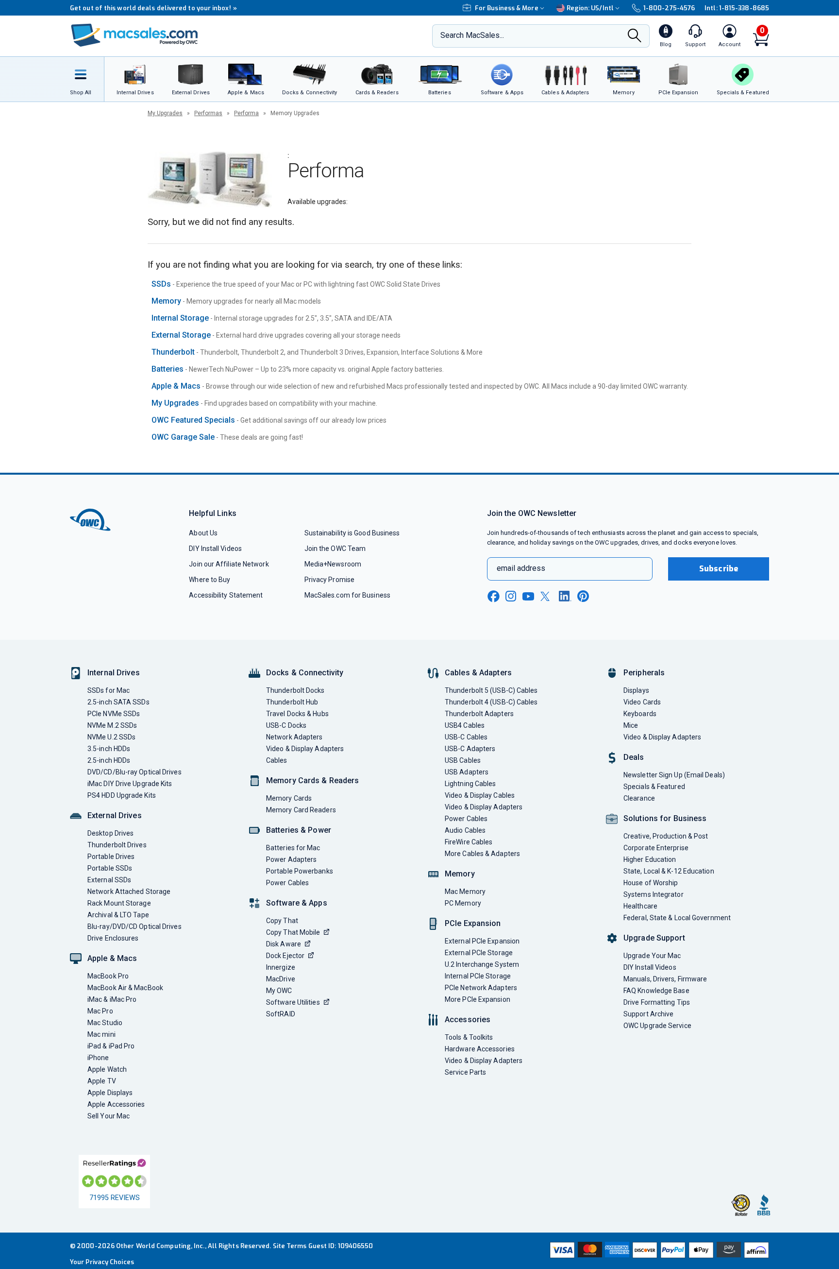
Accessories (467, 1019)
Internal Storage (180, 318)
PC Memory (463, 903)
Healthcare (640, 906)
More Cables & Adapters (482, 853)
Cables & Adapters (478, 672)
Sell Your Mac (108, 1116)
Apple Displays (110, 1093)
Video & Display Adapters (305, 749)
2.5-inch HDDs (108, 760)
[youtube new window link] (528, 596)
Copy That (282, 921)
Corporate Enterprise (655, 848)
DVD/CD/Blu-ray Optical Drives (134, 772)
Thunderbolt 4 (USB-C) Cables (491, 702)
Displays (636, 690)
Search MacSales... (472, 35)
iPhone (98, 1058)
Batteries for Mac (293, 848)
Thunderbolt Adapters (479, 714)
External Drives (114, 815)
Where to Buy (209, 579)
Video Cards (642, 702)
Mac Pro (100, 1011)
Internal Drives (113, 672)
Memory (166, 301)
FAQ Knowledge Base (656, 991)
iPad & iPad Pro (110, 1046)
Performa (246, 113)
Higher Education (649, 859)
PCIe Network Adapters (481, 988)
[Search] (634, 36)
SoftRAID (280, 1014)
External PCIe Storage (479, 953)
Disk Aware (283, 944)
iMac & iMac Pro (111, 999)
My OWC (279, 991)
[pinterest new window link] (583, 596)
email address (521, 568)
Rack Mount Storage (119, 903)
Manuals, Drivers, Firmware (665, 979)
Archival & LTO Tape (118, 915)
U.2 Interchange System (482, 964)
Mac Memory (465, 891)
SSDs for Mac (108, 690)
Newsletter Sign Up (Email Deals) (674, 775)
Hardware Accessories (480, 1049)
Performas (208, 113)
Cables (276, 760)
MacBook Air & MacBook (125, 988)
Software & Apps (296, 903)
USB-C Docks (286, 725)
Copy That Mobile (293, 932)
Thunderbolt (173, 352)
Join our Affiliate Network (228, 564)
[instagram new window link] (510, 596)
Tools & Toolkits (469, 1037)
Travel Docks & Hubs (297, 714)
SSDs (161, 284)
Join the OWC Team (335, 548)
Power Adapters (291, 859)
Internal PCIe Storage (478, 976)
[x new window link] (546, 596)
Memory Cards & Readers (312, 780)
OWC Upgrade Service (657, 1025)
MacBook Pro (108, 976)
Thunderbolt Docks (295, 690)
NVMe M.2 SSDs (112, 725)
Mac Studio (104, 1023)
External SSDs (109, 880)
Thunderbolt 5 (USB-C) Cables (491, 690)
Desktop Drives (110, 833)
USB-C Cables (466, 737)
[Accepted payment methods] (658, 1251)
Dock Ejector (285, 956)
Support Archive (648, 1014)
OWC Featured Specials (193, 420)
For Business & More (506, 8)
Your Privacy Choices (102, 1262)
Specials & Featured (654, 786)
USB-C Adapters (470, 749)
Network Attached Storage (128, 891)
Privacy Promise (329, 579)
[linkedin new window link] (565, 596)
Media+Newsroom (332, 564)
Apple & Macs (176, 386)
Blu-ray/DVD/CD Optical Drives (134, 926)
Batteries (167, 369)
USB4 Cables (465, 725)
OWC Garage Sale (183, 437)
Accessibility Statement (226, 595)
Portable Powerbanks (299, 871)
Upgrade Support (654, 938)
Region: (590, 8)
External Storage (181, 335)
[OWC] (134, 36)
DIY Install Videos (215, 548)
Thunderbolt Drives (117, 845)
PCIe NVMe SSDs (113, 714)
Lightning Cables (470, 784)
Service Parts (465, 1072)
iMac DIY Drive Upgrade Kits (129, 784)
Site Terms (290, 1246)
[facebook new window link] (493, 596)
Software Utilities (293, 1002)
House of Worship (650, 883)
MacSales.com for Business (347, 595)
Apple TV (101, 1081)
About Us (203, 533)
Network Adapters (294, 737)
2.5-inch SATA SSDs (118, 702)
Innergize (280, 967)
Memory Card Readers (301, 810)
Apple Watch (107, 1069)
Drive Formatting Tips (656, 1002)
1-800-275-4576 (669, 8)
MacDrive (280, 979)
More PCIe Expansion (477, 999)
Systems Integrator (653, 894)
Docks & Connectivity (304, 672)
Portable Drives (110, 856)
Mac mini (101, 1034)
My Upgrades (165, 113)
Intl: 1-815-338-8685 (737, 8)
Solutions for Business (664, 818)
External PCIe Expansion (482, 941)
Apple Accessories (116, 1104)
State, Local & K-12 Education (668, 871)
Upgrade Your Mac (652, 956)
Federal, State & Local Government (677, 918)
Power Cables (287, 883)
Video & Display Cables (480, 795)
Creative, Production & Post (665, 836)
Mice (630, 725)
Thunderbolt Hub (292, 702)
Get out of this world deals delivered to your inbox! (153, 8)
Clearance (639, 798)
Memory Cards (289, 798)
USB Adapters (466, 772)
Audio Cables (465, 830)
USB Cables (463, 760)
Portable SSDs (109, 868)
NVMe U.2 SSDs (111, 737)
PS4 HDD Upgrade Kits (121, 795)
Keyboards (639, 714)
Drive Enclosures (112, 938)
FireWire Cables (468, 842)
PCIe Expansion (473, 923)
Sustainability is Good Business (352, 533)
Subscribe (718, 569)
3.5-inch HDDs (108, 749)
